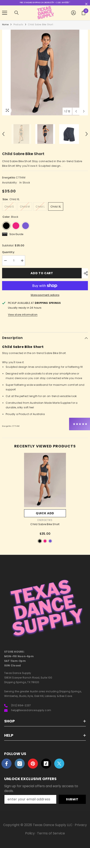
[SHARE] (85, 273)
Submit (72, 799)
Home (5, 24)
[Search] (16, 12)
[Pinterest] (33, 764)
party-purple (50, 541)
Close (86, 4)
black (40, 541)
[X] (59, 764)
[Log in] (73, 12)
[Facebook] (6, 764)
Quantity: (8, 252)
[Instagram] (20, 764)
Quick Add (45, 513)
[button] (76, 111)
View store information (22, 314)
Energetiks (8, 177)
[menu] (4, 12)
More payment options (45, 295)
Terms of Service (51, 833)
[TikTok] (46, 764)
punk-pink (45, 541)
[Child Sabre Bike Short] (45, 480)
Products (18, 24)
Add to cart (42, 273)
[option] (45, 72)
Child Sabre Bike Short (44, 524)
